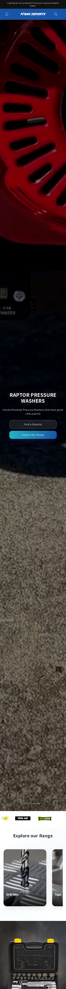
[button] (6, 14)
